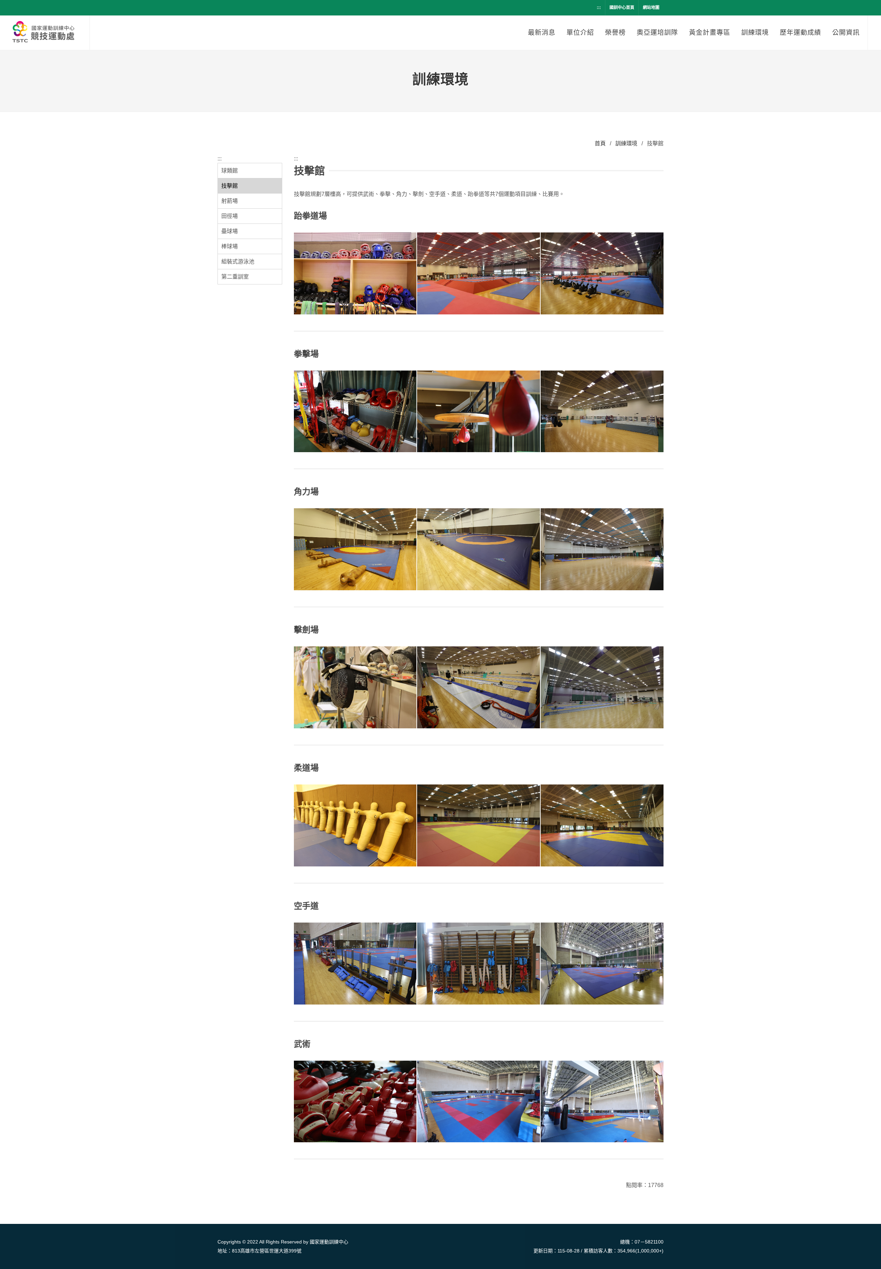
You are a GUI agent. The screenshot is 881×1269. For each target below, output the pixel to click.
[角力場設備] (478, 549)
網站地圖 (651, 7)
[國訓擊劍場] (602, 687)
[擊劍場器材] (355, 687)
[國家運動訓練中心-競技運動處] (44, 32)
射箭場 (229, 201)
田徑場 (229, 216)
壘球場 (229, 231)
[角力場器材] (355, 549)
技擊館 (229, 186)
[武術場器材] (355, 1102)
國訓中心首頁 (621, 7)
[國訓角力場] (602, 549)
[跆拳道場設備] (478, 273)
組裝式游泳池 (237, 261)
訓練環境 (626, 143)
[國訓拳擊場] (602, 412)
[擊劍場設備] (478, 687)
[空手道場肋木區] (478, 964)
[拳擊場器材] (355, 412)
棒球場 (229, 246)
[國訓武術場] (602, 1102)
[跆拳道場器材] (355, 273)
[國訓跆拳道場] (602, 273)
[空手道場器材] (355, 964)
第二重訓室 (235, 277)
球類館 (229, 171)
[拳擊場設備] (478, 412)
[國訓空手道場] (602, 964)
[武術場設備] (478, 1102)
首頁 (600, 143)
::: (599, 7)
